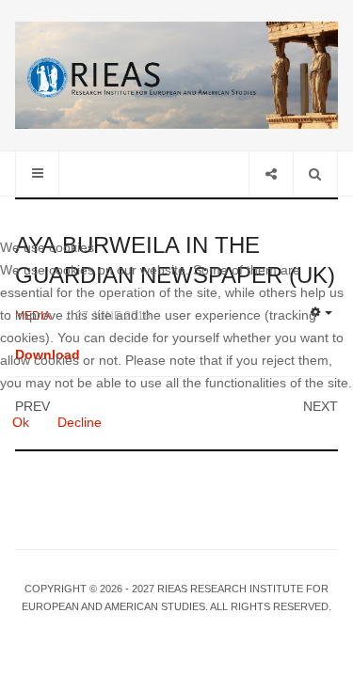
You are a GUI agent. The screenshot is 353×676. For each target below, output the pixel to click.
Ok (20, 422)
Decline (79, 422)
